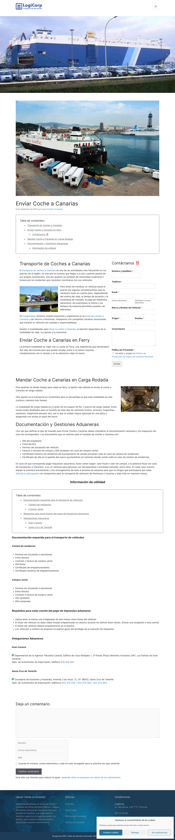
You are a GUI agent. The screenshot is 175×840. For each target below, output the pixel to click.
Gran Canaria (35, 522)
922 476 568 (84, 683)
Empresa (69, 804)
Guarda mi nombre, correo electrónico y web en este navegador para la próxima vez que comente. (69, 763)
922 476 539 (68, 683)
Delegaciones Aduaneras (36, 518)
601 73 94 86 (121, 813)
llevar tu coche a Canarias (62, 329)
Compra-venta (35, 509)
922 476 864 (100, 683)
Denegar (135, 832)
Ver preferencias (159, 832)
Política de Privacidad (75, 816)
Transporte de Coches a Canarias (44, 225)
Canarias (51, 270)
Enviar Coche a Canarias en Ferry (44, 230)
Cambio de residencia (39, 504)
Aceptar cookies (111, 832)
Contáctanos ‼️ (40, 234)
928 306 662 (67, 662)
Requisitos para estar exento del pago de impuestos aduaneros (56, 513)
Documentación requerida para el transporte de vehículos (53, 500)
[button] (4, 54)
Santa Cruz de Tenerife (40, 527)
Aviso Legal (70, 810)
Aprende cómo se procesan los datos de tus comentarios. (91, 777)
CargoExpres (29, 316)
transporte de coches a (34, 270)
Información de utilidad (44, 248)
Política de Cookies (74, 822)
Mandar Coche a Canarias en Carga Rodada (50, 239)
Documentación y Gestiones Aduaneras (47, 243)
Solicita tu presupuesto (27, 473)
